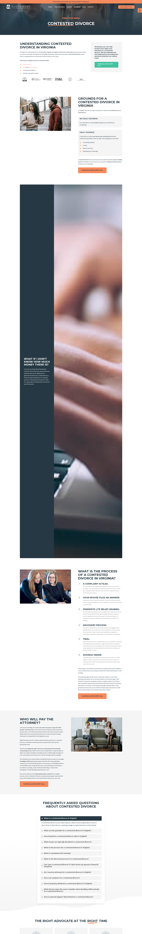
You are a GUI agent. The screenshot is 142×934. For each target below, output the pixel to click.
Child (24, 67)
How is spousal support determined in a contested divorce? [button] (68, 897)
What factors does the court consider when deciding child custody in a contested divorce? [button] (71, 890)
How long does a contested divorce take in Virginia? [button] (65, 836)
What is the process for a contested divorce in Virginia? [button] (67, 848)
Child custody (27, 64)
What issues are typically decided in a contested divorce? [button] (68, 842)
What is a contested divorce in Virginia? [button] (60, 818)
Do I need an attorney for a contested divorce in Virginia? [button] (67, 872)
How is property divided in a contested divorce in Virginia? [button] (68, 884)
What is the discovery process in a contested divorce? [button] (66, 859)
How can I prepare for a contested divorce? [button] (62, 878)
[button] (140, 10)
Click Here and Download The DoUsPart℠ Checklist (71, 1)
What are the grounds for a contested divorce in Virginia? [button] (67, 831)
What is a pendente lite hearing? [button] (57, 853)
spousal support (33, 67)
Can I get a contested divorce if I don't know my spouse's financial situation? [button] (71, 866)
